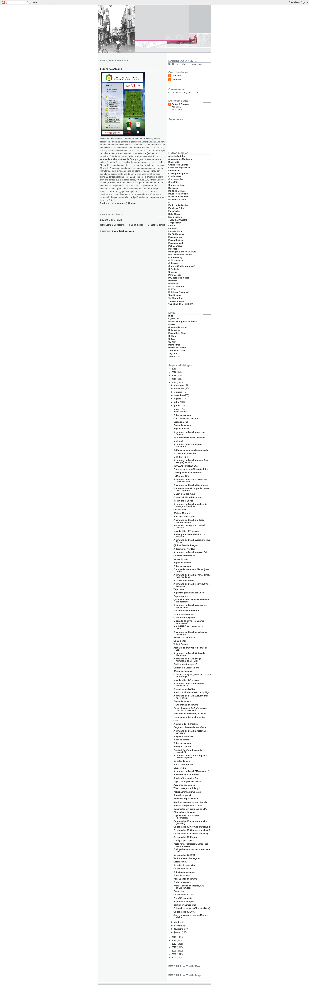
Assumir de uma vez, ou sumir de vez (190, 649)
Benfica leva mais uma (184, 905)
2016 (174, 375)
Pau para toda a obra (178, 278)
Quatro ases (179, 891)
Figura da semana (182, 425)
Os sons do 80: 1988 (183, 868)
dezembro (179, 385)
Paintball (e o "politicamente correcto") (187, 751)
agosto (178, 399)
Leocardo (176, 75)
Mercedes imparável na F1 (186, 798)
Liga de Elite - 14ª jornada (186, 531)
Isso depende (175, 217)
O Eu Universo (175, 260)
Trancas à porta (176, 301)
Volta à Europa (180, 644)
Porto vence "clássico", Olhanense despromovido (190, 845)
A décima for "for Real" (185, 549)
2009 (174, 951)
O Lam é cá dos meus (184, 494)
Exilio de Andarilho (178, 205)
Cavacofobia (179, 768)
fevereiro (179, 929)
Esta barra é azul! (177, 199)
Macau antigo (175, 237)
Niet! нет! (178, 441)
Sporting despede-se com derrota (190, 802)
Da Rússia (173, 188)
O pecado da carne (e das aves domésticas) (188, 622)
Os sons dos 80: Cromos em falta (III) (192, 827)
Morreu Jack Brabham (184, 637)
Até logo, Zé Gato (182, 746)
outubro (178, 392)
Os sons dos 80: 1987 (184, 894)
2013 (174, 937)
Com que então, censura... (186, 418)
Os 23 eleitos (179, 641)
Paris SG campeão (182, 898)
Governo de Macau (177, 327)
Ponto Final (174, 345)
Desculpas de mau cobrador (187, 472)
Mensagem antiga (156, 225)
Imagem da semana (183, 736)
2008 (174, 954)
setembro (179, 395)
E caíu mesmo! (180, 457)
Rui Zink (172, 289)
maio (177, 409)
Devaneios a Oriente (178, 194)
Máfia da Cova (175, 246)
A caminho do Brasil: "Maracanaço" (191, 771)
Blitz (170, 316)
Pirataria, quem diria (183, 580)
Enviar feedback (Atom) (123, 231)
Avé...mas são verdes (184, 785)
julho (177, 402)
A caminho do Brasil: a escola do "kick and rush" (190, 480)
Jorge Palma (174, 223)
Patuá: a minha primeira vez (187, 792)
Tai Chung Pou (175, 298)
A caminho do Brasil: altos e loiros (190, 485)
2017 (174, 372)
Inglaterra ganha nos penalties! (188, 593)
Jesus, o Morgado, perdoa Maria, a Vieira (190, 916)
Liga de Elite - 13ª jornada (186, 680)
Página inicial (136, 225)
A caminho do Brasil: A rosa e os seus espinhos (189, 606)
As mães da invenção (184, 865)
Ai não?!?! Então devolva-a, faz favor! (189, 627)
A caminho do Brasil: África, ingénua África (191, 541)
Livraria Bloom (175, 231)
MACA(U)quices (176, 234)
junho (177, 405)
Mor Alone (173, 249)
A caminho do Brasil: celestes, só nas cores (190, 633)
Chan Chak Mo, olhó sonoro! (187, 497)
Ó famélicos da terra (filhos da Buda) (191, 908)
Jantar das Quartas (177, 220)
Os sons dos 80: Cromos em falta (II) (191, 830)
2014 (174, 382)
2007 (174, 957)
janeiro (178, 932)
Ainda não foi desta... (184, 764)
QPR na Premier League (185, 545)
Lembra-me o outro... (184, 614)
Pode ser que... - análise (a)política (190, 469)
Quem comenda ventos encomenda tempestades (191, 600)
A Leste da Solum (177, 156)
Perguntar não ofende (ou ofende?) (190, 727)
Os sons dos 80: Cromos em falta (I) (191, 833)
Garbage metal (180, 422)
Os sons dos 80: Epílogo (185, 837)
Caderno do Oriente (178, 165)
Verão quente (180, 411)
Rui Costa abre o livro (184, 516)
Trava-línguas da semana (185, 705)
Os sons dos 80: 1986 (184, 912)
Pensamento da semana (185, 879)
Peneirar (172, 280)
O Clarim (172, 336)
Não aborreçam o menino (186, 610)
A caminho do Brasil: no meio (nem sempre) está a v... (191, 461)
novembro (179, 388)
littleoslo (172, 228)
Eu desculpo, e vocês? (184, 453)
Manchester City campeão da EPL (190, 809)
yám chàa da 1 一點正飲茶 (181, 304)
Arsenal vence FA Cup (184, 689)
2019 (174, 369)
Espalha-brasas (181, 428)
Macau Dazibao (175, 240)
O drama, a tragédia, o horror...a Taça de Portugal (192, 675)
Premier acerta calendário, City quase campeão (188, 887)
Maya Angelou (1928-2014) (186, 466)
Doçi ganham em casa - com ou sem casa (191, 850)
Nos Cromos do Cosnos (180, 254)
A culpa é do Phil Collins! (186, 724)
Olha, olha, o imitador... (185, 812)
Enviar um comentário (111, 220)
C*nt (175, 720)
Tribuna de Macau (177, 350)
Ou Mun (172, 342)
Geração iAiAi (180, 862)
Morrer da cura (180, 559)
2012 (174, 940)
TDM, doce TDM (181, 476)
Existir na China (176, 208)
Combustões (174, 176)
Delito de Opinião (177, 191)
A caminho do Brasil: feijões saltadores (187, 445)
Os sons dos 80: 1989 (184, 855)
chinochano (174, 170)
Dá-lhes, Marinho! (182, 513)
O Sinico (172, 272)
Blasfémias (173, 162)
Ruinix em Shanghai (178, 292)
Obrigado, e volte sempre (186, 668)
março (177, 925)
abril (176, 922)
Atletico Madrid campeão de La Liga (191, 692)
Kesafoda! (176, 107)
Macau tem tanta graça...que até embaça (189, 526)
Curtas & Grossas (180, 104)
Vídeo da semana (182, 415)
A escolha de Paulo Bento (186, 774)
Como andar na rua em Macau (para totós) (191, 570)
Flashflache (174, 211)
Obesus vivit (179, 509)
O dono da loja (175, 257)
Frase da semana (181, 875)
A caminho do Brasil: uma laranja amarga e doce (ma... (190, 505)
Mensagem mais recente (112, 225)
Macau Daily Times (177, 333)
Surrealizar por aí (182, 795)
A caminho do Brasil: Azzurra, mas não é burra (190, 697)
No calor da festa (181, 761)
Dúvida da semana (182, 671)
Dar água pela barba (183, 840)
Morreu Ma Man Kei (183, 501)
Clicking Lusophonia (178, 173)
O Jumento (173, 263)
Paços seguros (180, 596)
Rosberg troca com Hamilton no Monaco (189, 535)
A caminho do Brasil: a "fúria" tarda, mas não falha (191, 576)
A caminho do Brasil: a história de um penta (190, 732)
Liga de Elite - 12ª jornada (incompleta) (186, 817)
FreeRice (172, 324)
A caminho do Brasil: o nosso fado (190, 552)
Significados (174, 295)
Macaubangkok (175, 243)
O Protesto (173, 269)
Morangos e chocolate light (182, 252)
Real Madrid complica (184, 901)
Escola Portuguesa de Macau (182, 321)
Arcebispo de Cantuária (180, 159)
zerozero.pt (174, 356)
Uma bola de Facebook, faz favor (189, 713)
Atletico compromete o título (187, 805)
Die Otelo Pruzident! (178, 196)
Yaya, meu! (178, 589)
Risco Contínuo (176, 286)
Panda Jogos (174, 275)
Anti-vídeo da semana (184, 872)
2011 (174, 944)
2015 (174, 379)
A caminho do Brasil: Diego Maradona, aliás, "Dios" (187, 660)
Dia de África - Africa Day (185, 778)
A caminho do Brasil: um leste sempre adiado (188, 521)
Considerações (175, 179)
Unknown (176, 79)
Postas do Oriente (177, 347)
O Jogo (172, 339)
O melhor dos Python (184, 617)
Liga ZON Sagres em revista (187, 781)
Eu (169, 202)
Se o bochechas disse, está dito (189, 437)
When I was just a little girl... (187, 788)
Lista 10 (172, 225)
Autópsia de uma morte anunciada (190, 450)
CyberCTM (173, 318)
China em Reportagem (179, 167)
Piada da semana (182, 740)
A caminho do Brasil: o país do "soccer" (189, 433)
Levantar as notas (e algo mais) (189, 717)
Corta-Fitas (173, 182)
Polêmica (173, 283)
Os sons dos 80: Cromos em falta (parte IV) (190, 822)
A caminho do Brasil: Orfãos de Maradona (189, 654)
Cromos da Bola (176, 185)
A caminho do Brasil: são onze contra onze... (188, 684)
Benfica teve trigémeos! (185, 664)
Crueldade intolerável (184, 555)
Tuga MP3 (173, 353)
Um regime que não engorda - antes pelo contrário (191, 489)
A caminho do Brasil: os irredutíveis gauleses (191, 585)
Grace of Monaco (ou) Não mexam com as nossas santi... (190, 709)
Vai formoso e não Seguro (186, 858)
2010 (174, 947)
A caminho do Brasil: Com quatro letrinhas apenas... (190, 756)
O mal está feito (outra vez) (181, 266)
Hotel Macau (174, 214)
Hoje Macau (174, 330)
